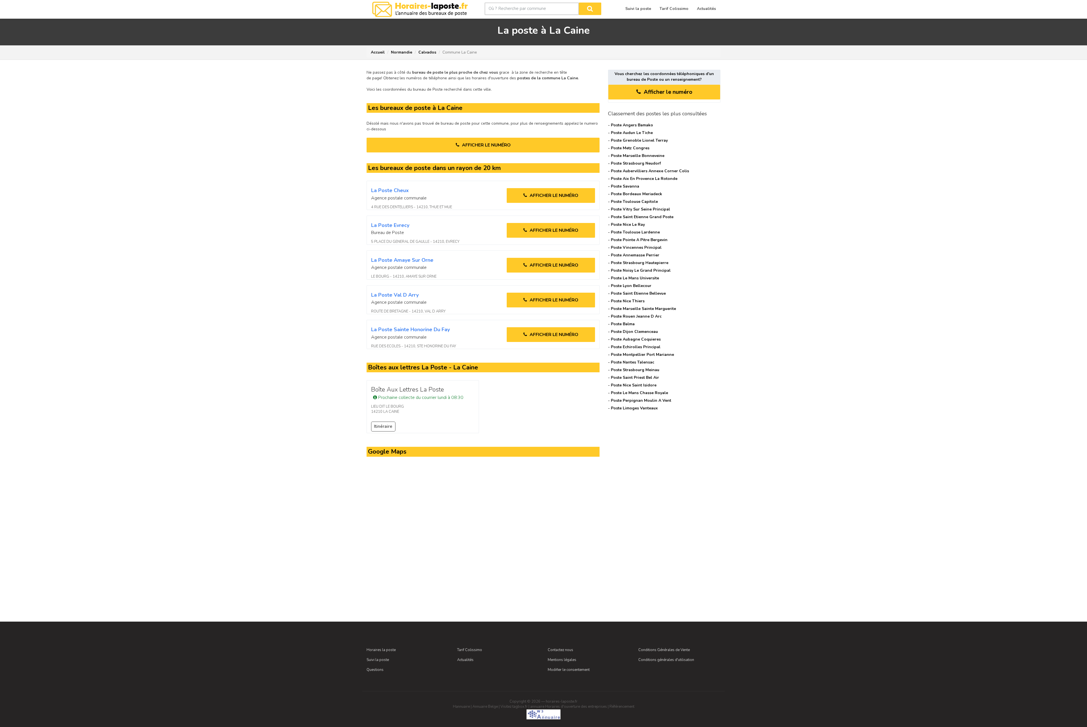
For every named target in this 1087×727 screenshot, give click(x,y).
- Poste (630, 125)
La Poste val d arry (395, 295)
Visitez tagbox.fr (514, 706)
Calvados (427, 52)
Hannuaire (461, 706)
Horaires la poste (381, 649)
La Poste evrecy (390, 225)
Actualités (465, 659)
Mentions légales (562, 659)
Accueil (378, 52)
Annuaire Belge (485, 706)
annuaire (537, 706)
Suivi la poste (378, 659)
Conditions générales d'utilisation (666, 659)
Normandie (401, 52)
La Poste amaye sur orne (402, 260)
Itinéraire (383, 426)
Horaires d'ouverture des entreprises (576, 706)
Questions (375, 669)
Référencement (621, 706)
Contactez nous (560, 649)
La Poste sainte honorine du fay (410, 329)
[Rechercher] (590, 9)
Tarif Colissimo (469, 649)
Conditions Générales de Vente (664, 649)
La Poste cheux (390, 190)
